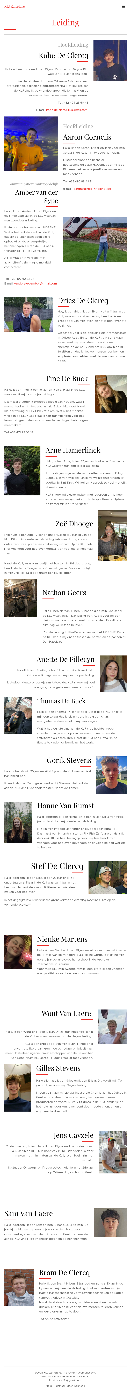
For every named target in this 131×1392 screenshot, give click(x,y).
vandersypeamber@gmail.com (35, 283)
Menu (123, 6)
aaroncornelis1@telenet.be (92, 189)
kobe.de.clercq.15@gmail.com (67, 110)
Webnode (79, 1385)
